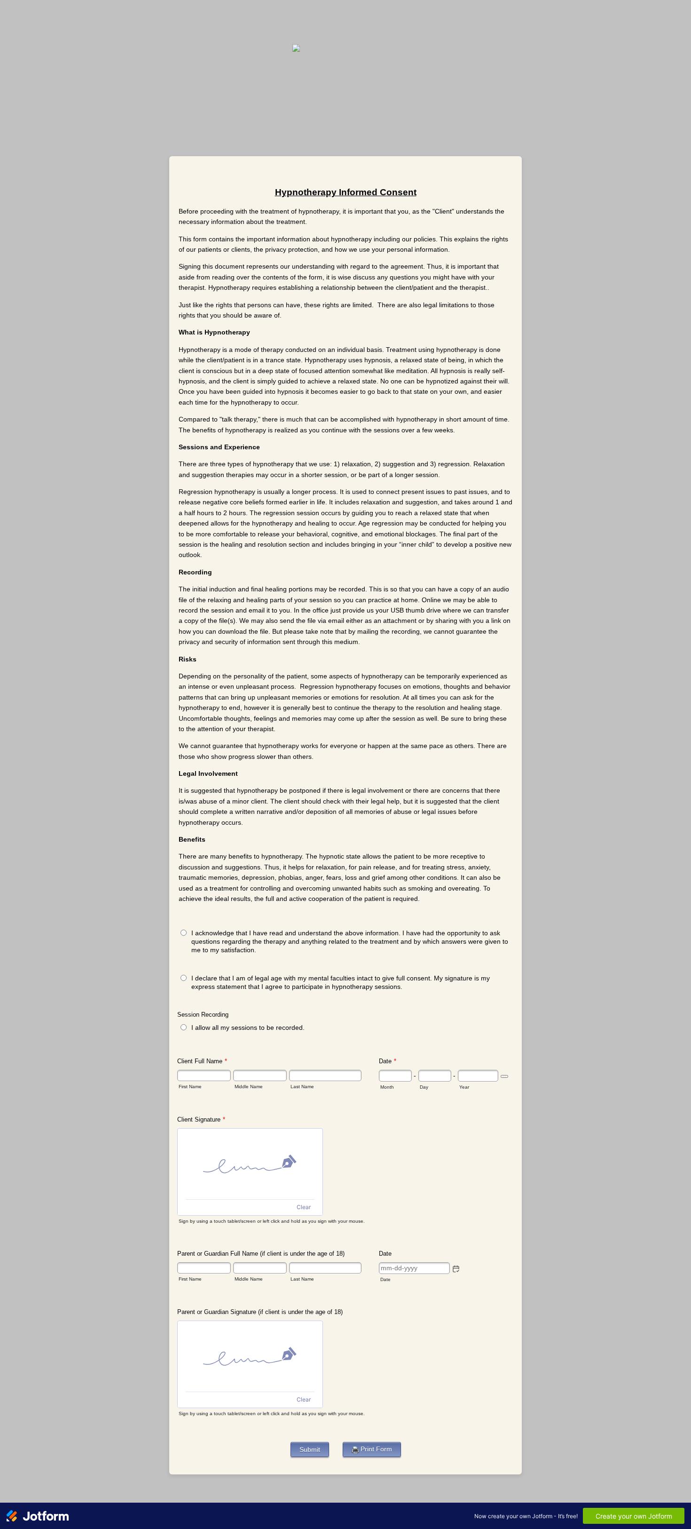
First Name (190, 1086)
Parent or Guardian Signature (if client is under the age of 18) (260, 1311)
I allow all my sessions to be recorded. (248, 1027)
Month (387, 1087)
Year (464, 1087)
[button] (456, 1269)
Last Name (302, 1086)
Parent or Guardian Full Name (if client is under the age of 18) (261, 1253)
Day (424, 1087)
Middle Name (249, 1086)
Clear (304, 1206)
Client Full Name (202, 1061)
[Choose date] (504, 1076)
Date (385, 1279)
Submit (309, 1449)
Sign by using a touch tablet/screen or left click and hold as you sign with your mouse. (272, 1221)
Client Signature (201, 1119)
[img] (250, 1164)
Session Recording (202, 1014)
